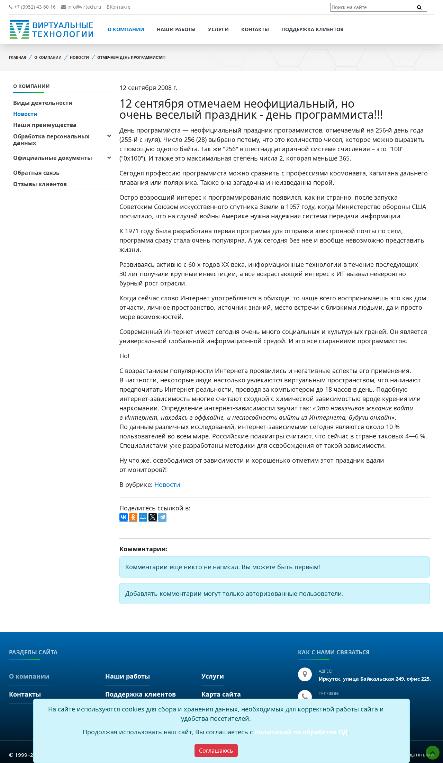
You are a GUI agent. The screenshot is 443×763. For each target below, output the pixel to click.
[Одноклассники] (133, 517)
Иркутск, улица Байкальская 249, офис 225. (375, 678)
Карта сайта (221, 694)
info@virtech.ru (83, 7)
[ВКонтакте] (123, 517)
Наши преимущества (44, 125)
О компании (126, 29)
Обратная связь (36, 172)
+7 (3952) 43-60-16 (34, 7)
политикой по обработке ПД (301, 732)
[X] (152, 517)
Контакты (255, 29)
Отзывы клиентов (40, 184)
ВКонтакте (118, 7)
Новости (79, 57)
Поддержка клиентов (312, 29)
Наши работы (176, 29)
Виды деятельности (43, 103)
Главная (17, 57)
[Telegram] (162, 517)
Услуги (218, 29)
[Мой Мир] (143, 517)
